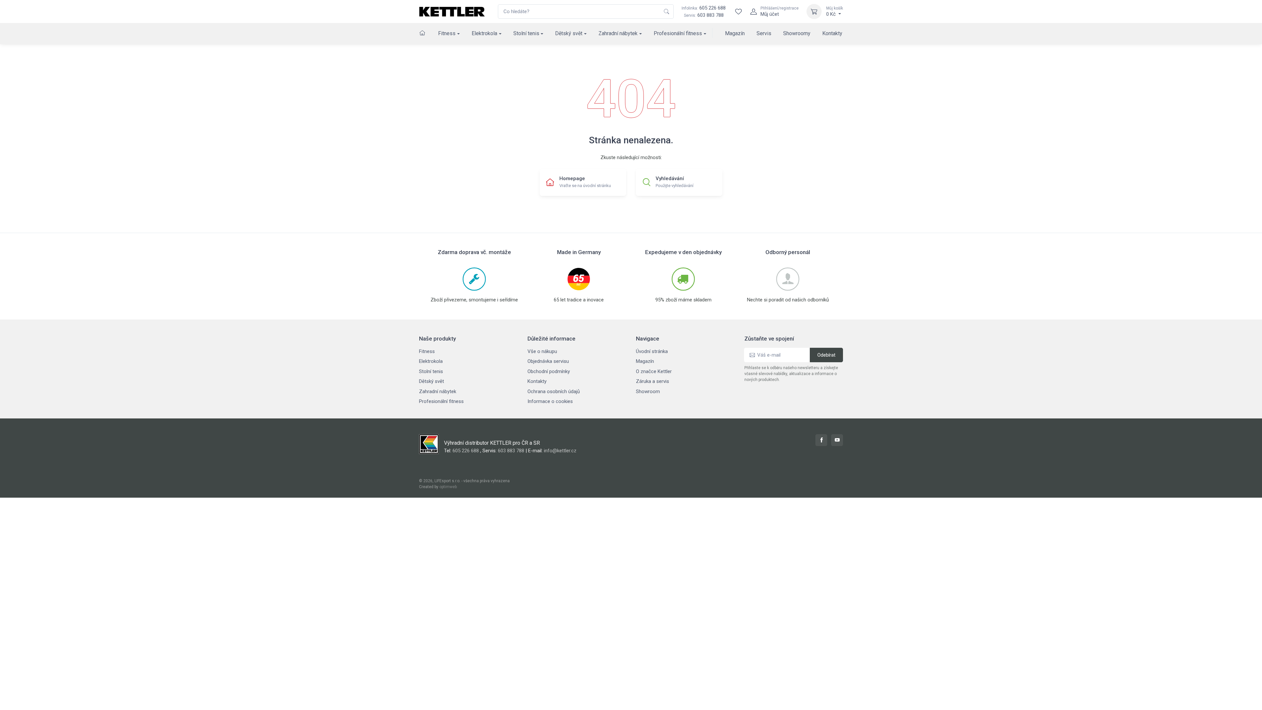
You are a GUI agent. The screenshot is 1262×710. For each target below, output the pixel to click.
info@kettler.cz (560, 451)
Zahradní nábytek (618, 33)
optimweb (448, 487)
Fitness (447, 33)
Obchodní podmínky (548, 371)
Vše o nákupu (542, 351)
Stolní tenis (526, 33)
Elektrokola (484, 33)
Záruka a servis (652, 381)
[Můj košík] (814, 11)
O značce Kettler (654, 371)
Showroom (648, 391)
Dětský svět (568, 33)
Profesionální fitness (678, 33)
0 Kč (834, 11)
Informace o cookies (550, 401)
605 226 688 (704, 8)
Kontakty (832, 33)
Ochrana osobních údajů (553, 391)
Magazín (735, 33)
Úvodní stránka (652, 351)
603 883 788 (710, 15)
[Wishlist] (738, 11)
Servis (764, 33)
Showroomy (796, 33)
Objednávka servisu (548, 361)
